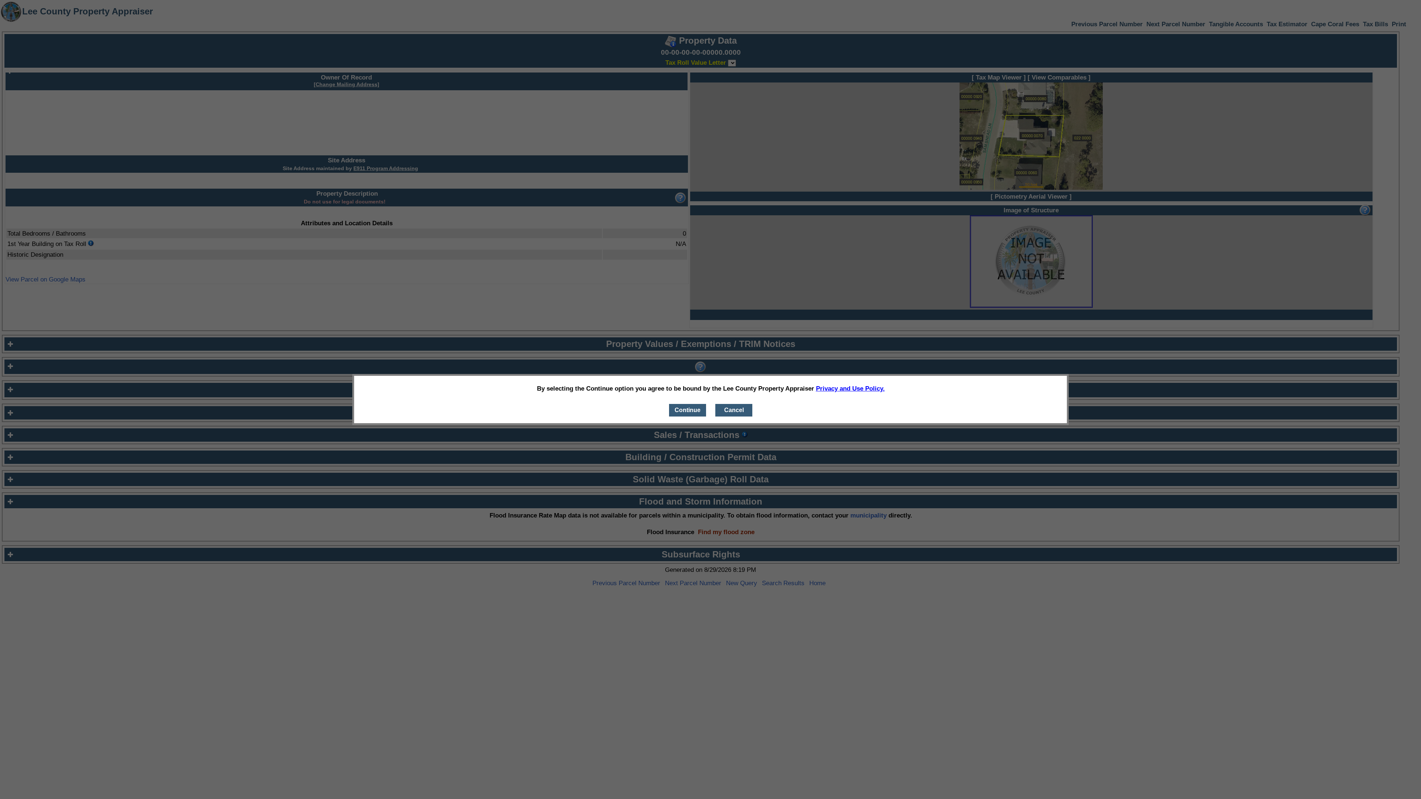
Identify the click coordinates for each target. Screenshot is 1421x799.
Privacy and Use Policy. (850, 388)
